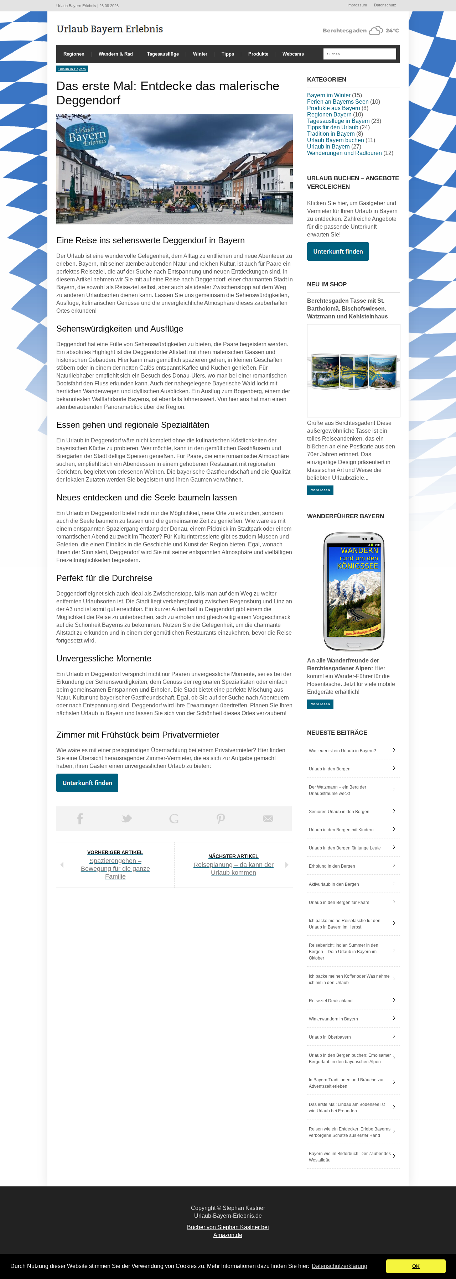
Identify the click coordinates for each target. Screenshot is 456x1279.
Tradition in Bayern (331, 134)
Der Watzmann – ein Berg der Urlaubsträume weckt (337, 790)
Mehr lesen (320, 490)
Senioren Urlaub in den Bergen (339, 811)
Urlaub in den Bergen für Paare (339, 902)
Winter (200, 54)
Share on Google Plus (173, 818)
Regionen (73, 54)
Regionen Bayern (329, 114)
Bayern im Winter (329, 95)
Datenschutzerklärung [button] (339, 1266)
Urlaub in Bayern (72, 69)
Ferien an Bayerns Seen (338, 102)
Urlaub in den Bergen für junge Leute (345, 848)
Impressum (357, 5)
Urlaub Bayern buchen (335, 140)
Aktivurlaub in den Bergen (334, 884)
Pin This (220, 818)
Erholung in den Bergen (332, 866)
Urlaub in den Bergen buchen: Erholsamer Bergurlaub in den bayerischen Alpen (350, 1058)
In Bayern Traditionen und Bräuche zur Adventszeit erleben (346, 1083)
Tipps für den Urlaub (332, 127)
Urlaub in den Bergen (330, 768)
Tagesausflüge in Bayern (338, 121)
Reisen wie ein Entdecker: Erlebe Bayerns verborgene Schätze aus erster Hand (349, 1132)
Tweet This (126, 818)
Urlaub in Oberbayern (330, 1037)
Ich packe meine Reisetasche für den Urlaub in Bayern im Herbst (344, 924)
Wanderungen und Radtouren (344, 153)
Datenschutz (385, 5)
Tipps (228, 54)
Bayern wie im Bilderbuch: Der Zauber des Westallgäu (350, 1157)
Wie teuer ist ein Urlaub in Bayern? (342, 750)
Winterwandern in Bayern (333, 1019)
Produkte (258, 54)
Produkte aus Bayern (333, 108)
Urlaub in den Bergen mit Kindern (341, 829)
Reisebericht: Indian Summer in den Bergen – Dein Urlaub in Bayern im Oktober (343, 952)
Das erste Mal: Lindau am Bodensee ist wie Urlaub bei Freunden (347, 1107)
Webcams (293, 54)
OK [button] (416, 1266)
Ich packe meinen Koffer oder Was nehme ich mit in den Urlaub (349, 979)
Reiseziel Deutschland (331, 1000)
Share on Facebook (79, 818)
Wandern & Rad (116, 54)
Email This (268, 818)
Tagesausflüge (163, 54)
